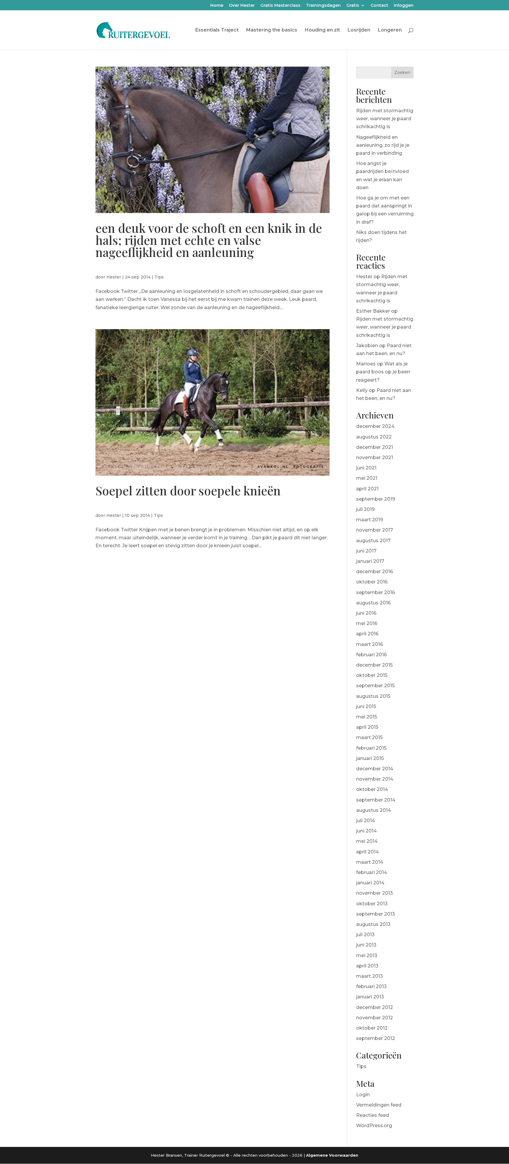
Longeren (390, 30)
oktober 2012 (372, 1028)
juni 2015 (366, 706)
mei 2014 (367, 841)
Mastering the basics (271, 30)
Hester (113, 277)
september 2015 (375, 685)
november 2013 (374, 893)
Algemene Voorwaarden (332, 1155)
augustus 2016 (373, 603)
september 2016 (375, 592)
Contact (379, 5)
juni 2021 (366, 468)
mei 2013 (366, 955)
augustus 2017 (373, 540)
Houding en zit (322, 30)
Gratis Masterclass (280, 5)
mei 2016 (366, 623)
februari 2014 (371, 872)
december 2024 (375, 426)
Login (363, 1094)
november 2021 (374, 457)
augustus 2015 (373, 696)
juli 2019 (365, 509)
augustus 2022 (374, 437)
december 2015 (374, 665)
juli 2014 (365, 820)
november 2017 (374, 530)
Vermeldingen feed (378, 1105)
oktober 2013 (372, 903)
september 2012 (375, 1038)
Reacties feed (372, 1115)
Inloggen (404, 5)
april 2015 (367, 727)
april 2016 (367, 634)
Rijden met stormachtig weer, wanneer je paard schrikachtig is (384, 118)
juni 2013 (366, 945)
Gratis (352, 5)
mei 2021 (366, 478)
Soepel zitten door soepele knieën (188, 490)
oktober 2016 (372, 582)
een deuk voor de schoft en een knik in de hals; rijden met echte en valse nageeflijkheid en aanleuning (208, 240)
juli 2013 (365, 934)
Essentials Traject (217, 30)
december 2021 (374, 447)
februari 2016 (371, 654)
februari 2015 (371, 748)
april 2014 (367, 852)
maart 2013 (369, 976)
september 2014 (375, 800)
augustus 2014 (373, 810)
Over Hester (242, 5)
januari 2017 (370, 561)
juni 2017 (366, 551)
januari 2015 (370, 758)
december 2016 (374, 571)
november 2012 (374, 1017)
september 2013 (375, 914)
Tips (159, 277)
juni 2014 (366, 831)
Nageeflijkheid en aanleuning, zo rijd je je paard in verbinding (382, 145)
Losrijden (359, 30)
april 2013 (367, 966)
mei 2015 (366, 717)
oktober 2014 (372, 789)
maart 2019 (369, 519)
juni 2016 (366, 613)
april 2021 (367, 489)
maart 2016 (369, 644)
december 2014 (374, 768)
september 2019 (375, 499)
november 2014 (374, 779)
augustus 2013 (373, 924)
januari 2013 (370, 997)
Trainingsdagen (323, 5)
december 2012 (374, 1007)
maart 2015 (369, 737)
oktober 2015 (371, 675)
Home (216, 5)
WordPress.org (374, 1125)
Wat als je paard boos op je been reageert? (383, 371)
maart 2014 (369, 862)
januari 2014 (370, 883)
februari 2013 (371, 986)
